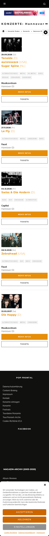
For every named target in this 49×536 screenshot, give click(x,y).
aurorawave (14, 62)
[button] (45, 484)
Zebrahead (13, 253)
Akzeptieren (24, 512)
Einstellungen (24, 527)
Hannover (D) (7, 86)
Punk (4, 199)
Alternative (31, 199)
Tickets (24, 99)
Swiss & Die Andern (18, 192)
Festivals (6, 410)
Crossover (15, 77)
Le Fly (8, 131)
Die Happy (11, 314)
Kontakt (6, 398)
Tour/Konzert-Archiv (12, 417)
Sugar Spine (13, 66)
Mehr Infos (24, 92)
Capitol (5, 205)
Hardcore (26, 77)
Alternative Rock (10, 73)
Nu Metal (32, 73)
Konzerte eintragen (11, 402)
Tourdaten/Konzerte (12, 413)
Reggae (5, 77)
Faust (4, 144)
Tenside (9, 58)
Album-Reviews (10, 478)
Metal (22, 73)
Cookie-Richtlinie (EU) (12, 421)
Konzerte (7, 406)
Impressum (40, 533)
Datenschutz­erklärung (26, 533)
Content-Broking (10, 390)
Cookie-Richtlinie (10, 533)
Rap (10, 199)
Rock (41, 73)
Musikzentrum (8, 83)
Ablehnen (24, 519)
